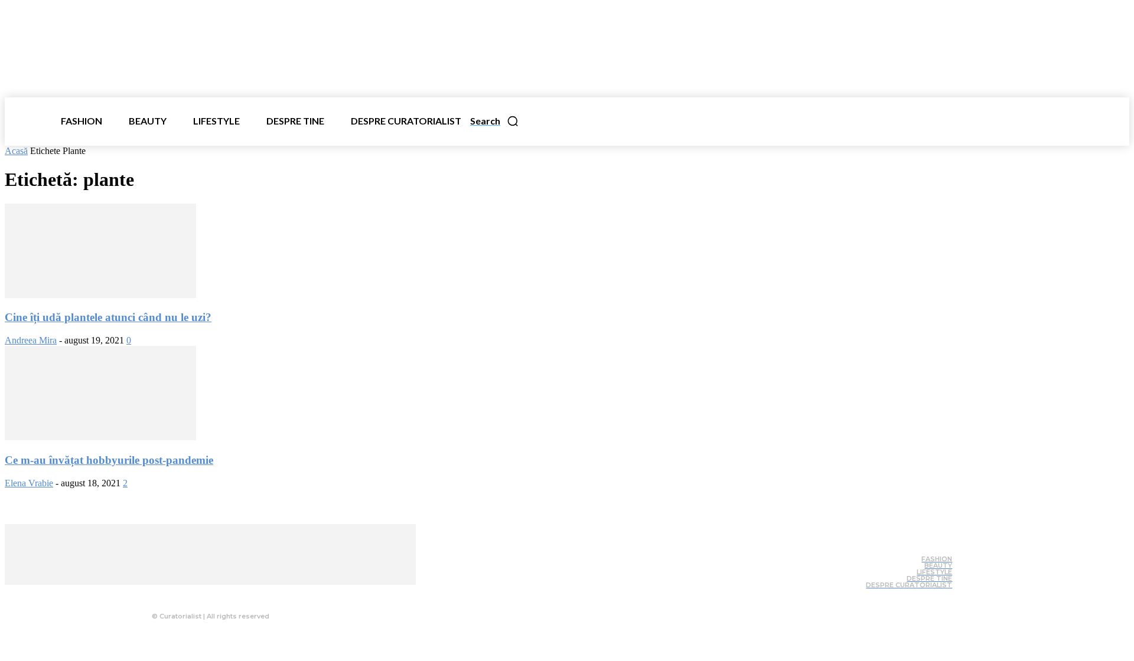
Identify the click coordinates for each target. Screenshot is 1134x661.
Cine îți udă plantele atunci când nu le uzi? (108, 317)
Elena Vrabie (29, 483)
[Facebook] (182, 594)
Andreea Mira (31, 340)
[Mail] (230, 594)
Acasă (16, 151)
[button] (494, 121)
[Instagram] (206, 594)
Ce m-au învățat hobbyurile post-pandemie (109, 460)
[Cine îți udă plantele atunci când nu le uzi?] (100, 295)
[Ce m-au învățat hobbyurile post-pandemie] (100, 437)
